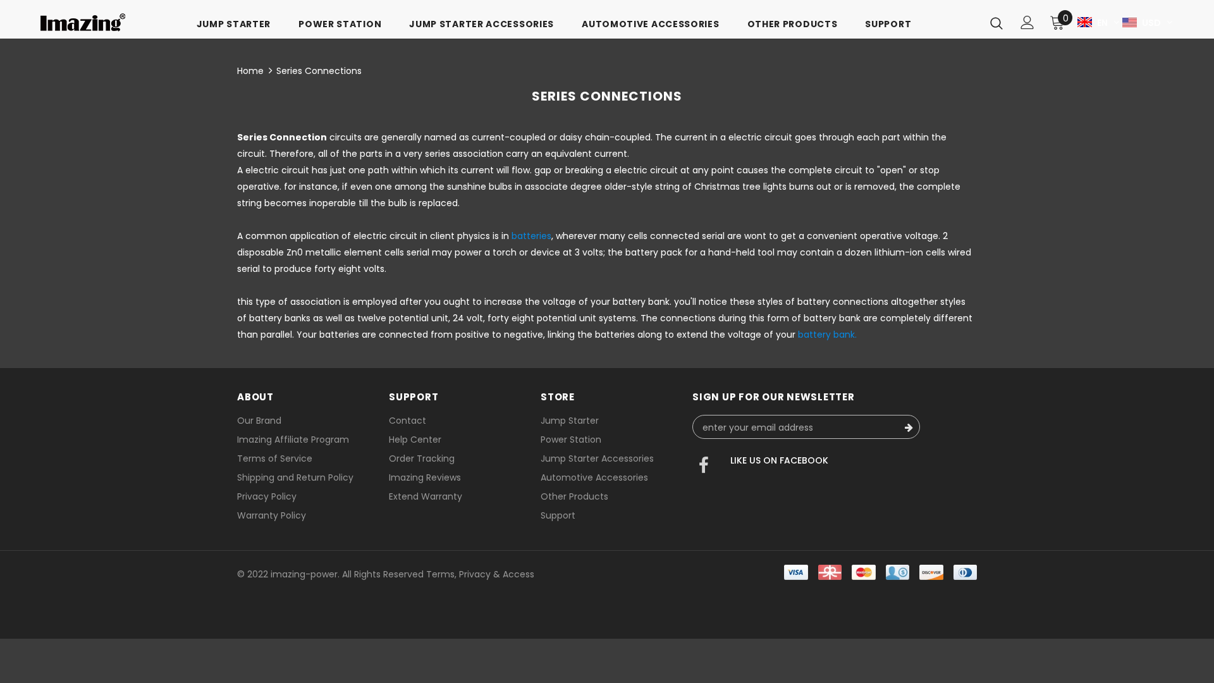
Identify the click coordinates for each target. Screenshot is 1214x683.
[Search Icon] (996, 22)
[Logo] (83, 22)
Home (250, 71)
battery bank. (827, 334)
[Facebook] (703, 466)
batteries (531, 236)
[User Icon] (1027, 22)
